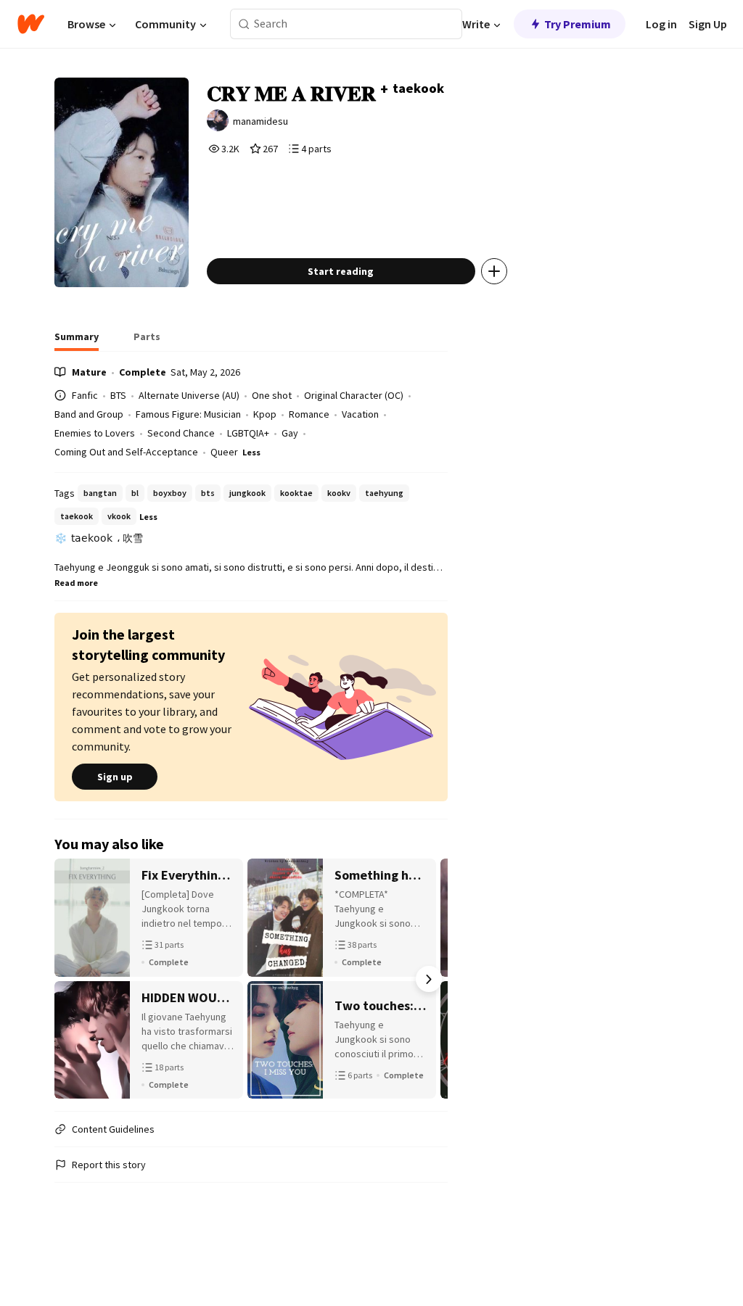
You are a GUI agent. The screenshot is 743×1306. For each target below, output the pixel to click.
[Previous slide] (73, 979)
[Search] (244, 24)
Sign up (115, 776)
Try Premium (577, 24)
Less (251, 452)
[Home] (30, 24)
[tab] (76, 341)
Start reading (341, 271)
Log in (661, 24)
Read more (76, 582)
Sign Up (708, 24)
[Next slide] (429, 979)
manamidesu (260, 121)
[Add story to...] (494, 271)
